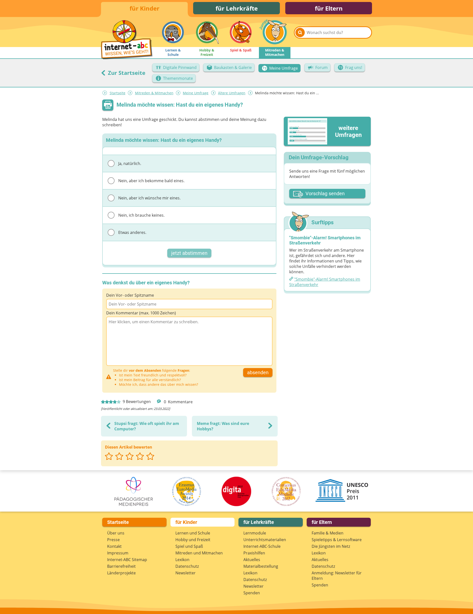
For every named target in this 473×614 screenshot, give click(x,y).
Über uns (115, 533)
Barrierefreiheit (121, 566)
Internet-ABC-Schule (262, 546)
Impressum (117, 553)
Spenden (251, 593)
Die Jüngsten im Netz (331, 546)
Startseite (117, 93)
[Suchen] (300, 32)
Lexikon (182, 559)
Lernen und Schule (192, 533)
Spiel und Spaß (189, 546)
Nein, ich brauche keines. (141, 215)
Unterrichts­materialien (264, 539)
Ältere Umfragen (231, 93)
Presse (113, 539)
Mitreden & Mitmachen (154, 93)
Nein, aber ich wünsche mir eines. (149, 198)
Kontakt (114, 546)
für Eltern (329, 8)
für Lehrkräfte (237, 8)
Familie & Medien (327, 533)
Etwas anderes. (132, 232)
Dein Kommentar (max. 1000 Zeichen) (141, 313)
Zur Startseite (125, 72)
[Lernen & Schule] (173, 32)
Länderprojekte (121, 573)
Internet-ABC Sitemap (127, 559)
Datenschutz (187, 566)
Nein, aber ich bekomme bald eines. (151, 180)
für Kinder (144, 8)
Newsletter (185, 573)
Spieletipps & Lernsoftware (337, 539)
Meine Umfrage (195, 93)
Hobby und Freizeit (192, 539)
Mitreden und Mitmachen (199, 553)
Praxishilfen (254, 553)
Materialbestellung (260, 566)
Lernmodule (254, 533)
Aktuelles (251, 559)
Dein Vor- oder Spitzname (130, 295)
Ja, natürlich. (129, 163)
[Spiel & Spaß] (240, 32)
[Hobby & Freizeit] (207, 32)
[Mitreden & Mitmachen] (274, 32)
